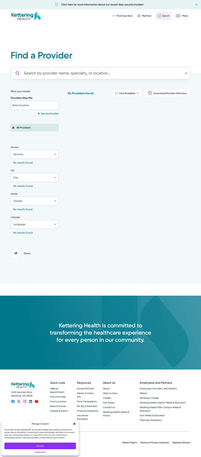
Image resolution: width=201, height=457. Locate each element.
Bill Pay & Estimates (87, 406)
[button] (74, 423)
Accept (40, 446)
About (106, 388)
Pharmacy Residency (151, 420)
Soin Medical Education (152, 415)
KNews (143, 393)
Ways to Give (110, 393)
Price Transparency (87, 401)
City (12, 170)
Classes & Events (59, 410)
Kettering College (149, 398)
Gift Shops (108, 402)
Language (15, 217)
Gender (14, 194)
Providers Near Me (21, 98)
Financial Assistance (87, 410)
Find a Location (58, 401)
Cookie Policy (40, 452)
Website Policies (181, 442)
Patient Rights (129, 442)
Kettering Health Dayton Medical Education (163, 402)
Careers (107, 398)
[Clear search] (187, 73)
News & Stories (58, 406)
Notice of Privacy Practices (155, 442)
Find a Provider (58, 396)
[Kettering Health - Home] (26, 16)
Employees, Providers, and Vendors (158, 388)
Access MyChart (85, 388)
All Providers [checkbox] (23, 127)
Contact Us (109, 407)
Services (14, 147)
